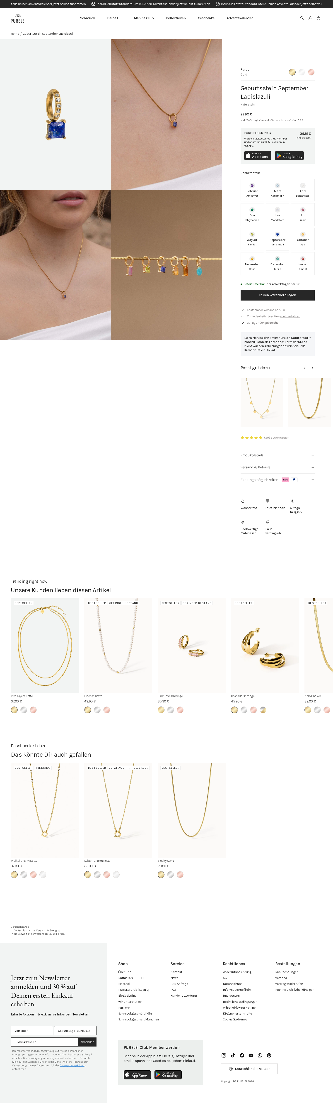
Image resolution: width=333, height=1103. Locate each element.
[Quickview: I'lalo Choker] (309, 402)
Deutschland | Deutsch (252, 1068)
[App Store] (137, 1074)
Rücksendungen (286, 972)
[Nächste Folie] (312, 368)
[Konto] (310, 18)
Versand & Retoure (255, 467)
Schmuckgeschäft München (138, 1019)
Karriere (124, 1008)
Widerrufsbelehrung (237, 972)
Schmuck (87, 18)
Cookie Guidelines (235, 1019)
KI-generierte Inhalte (237, 1013)
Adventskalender (240, 18)
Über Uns (124, 972)
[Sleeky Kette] (192, 810)
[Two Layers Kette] (45, 645)
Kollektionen (176, 18)
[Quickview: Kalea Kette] (262, 402)
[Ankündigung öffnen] (166, 4)
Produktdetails (252, 455)
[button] (302, 18)
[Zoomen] (55, 114)
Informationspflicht (237, 990)
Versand (281, 978)
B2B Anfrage (179, 984)
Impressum (231, 996)
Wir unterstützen (130, 1002)
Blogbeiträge (127, 996)
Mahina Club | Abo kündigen (294, 990)
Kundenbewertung (184, 996)
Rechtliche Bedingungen (240, 1002)
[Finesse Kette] (118, 645)
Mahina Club (144, 18)
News (174, 978)
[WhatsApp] (260, 1055)
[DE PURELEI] (18, 18)
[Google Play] (168, 1074)
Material (124, 984)
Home (15, 34)
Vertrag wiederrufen (289, 984)
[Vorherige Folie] (304, 368)
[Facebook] (242, 1055)
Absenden (87, 1042)
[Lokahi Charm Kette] (118, 810)
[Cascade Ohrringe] (265, 645)
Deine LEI (114, 18)
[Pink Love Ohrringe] (192, 645)
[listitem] (252, 190)
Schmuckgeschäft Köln (135, 1013)
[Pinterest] (269, 1055)
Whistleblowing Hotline (239, 1008)
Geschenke (206, 18)
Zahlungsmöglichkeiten (259, 479)
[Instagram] (224, 1055)
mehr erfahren (290, 316)
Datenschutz (232, 984)
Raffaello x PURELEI (131, 978)
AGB (226, 978)
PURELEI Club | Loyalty (134, 990)
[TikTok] (233, 1055)
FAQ (173, 990)
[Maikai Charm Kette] (45, 810)
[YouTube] (251, 1055)
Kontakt (176, 972)
